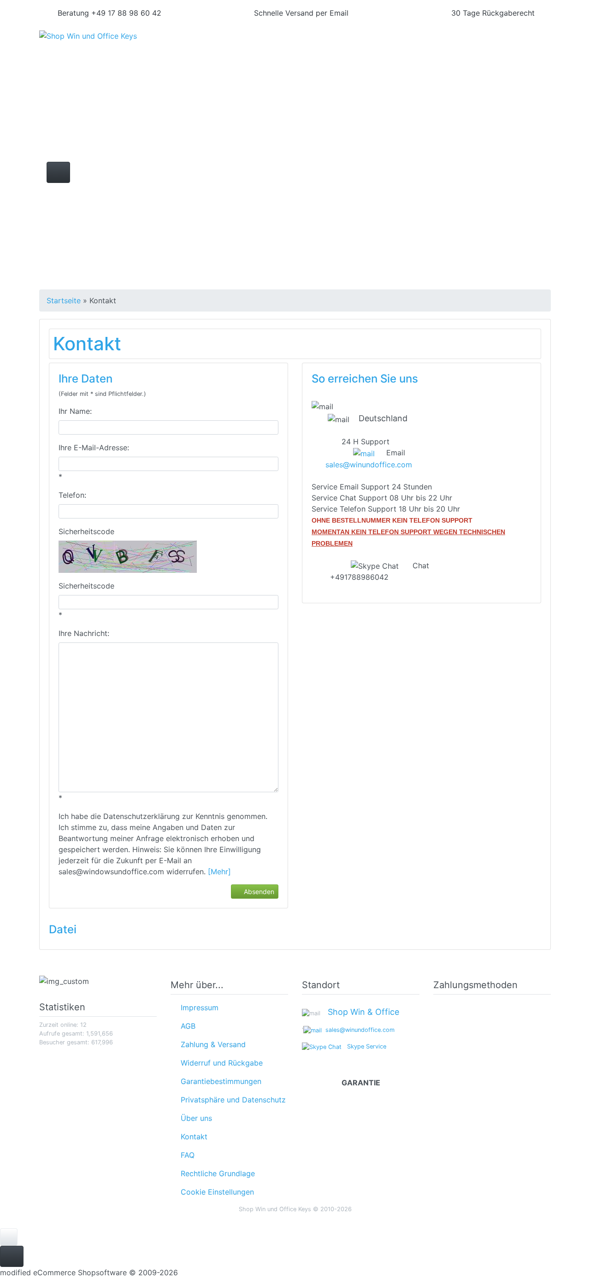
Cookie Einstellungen (215, 1191)
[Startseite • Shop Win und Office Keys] (119, 42)
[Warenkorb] (510, 46)
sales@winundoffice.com (368, 464)
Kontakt (191, 1136)
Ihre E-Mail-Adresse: (94, 447)
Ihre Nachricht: (84, 633)
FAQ (185, 1155)
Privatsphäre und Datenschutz (231, 1099)
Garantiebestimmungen (218, 1081)
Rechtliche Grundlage (215, 1173)
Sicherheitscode (86, 531)
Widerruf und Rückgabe (219, 1062)
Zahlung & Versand (211, 1044)
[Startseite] (431, 46)
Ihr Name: (75, 411)
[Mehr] (219, 871)
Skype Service (364, 1046)
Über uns (194, 1118)
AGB (185, 1026)
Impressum (197, 1007)
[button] (456, 46)
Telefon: (72, 495)
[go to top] (9, 1236)
